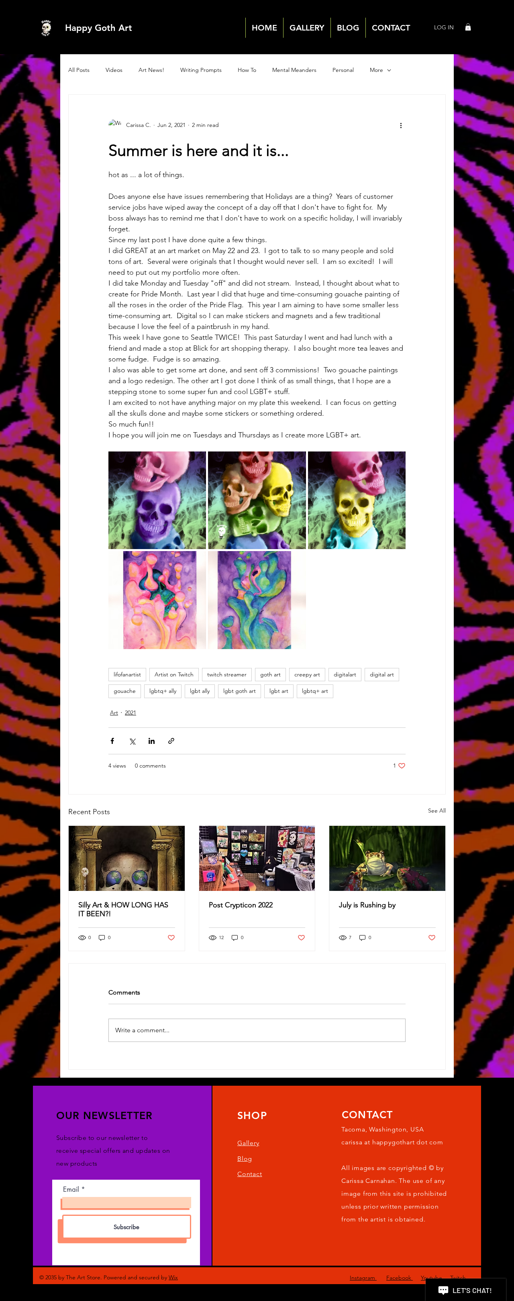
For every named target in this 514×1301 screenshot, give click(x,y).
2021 (130, 712)
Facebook (399, 1277)
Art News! (151, 70)
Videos (114, 70)
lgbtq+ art (315, 690)
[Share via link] (171, 741)
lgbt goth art (239, 690)
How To (247, 70)
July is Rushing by (367, 905)
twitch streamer (227, 674)
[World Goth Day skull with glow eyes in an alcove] (127, 858)
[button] (468, 27)
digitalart (345, 674)
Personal (343, 70)
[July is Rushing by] (387, 858)
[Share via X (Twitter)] (132, 741)
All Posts (79, 70)
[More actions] (401, 125)
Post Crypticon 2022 (241, 905)
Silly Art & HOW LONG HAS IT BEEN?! (123, 909)
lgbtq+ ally (162, 690)
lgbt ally (200, 690)
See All (437, 810)
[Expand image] (157, 500)
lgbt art (278, 690)
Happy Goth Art (98, 27)
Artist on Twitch (174, 674)
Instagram (363, 1277)
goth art (270, 674)
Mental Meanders (294, 70)
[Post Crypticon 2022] (257, 858)
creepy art (307, 674)
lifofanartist (127, 674)
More (376, 70)
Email (71, 1189)
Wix (173, 1277)
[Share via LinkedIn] (151, 741)
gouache (125, 690)
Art (114, 712)
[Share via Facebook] (112, 741)
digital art (382, 674)
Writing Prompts (201, 70)
